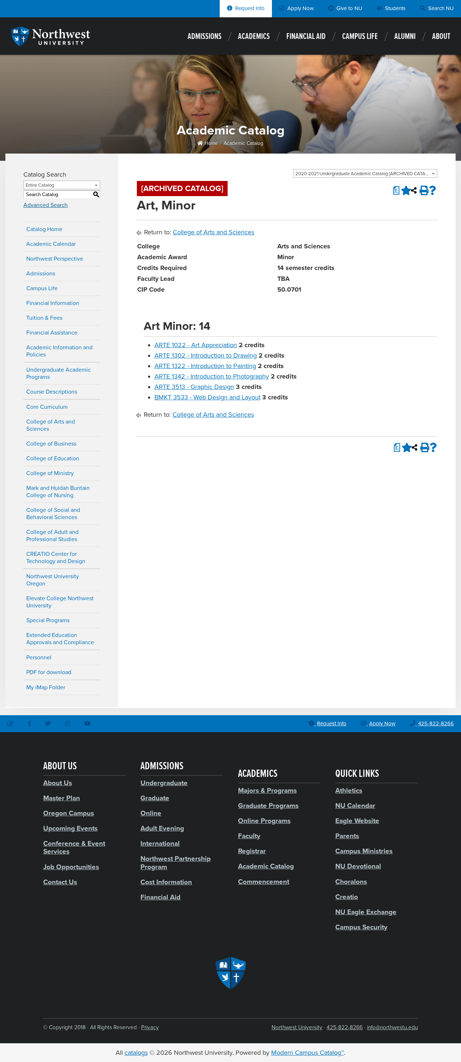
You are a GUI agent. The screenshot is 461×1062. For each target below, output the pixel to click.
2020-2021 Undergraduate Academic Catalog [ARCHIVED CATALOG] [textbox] (365, 174)
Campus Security (361, 927)
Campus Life (360, 36)
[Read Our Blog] (10, 724)
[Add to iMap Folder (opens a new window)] (404, 190)
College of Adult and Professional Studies (52, 535)
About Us (57, 783)
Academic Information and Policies (59, 351)
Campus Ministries (364, 851)
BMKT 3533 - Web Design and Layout (207, 397)
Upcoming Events (70, 828)
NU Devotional (358, 866)
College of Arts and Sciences (50, 425)
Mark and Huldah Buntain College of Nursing (58, 491)
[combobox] (365, 173)
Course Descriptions (51, 391)
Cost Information (166, 882)
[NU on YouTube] (87, 724)
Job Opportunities (71, 867)
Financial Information (52, 303)
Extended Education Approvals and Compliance (60, 639)
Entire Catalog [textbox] (40, 185)
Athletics (348, 791)
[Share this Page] (414, 190)
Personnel (39, 657)
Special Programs (48, 620)
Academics (254, 36)
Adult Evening (162, 828)
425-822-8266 (345, 1027)
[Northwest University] (50, 43)
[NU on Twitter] (48, 724)
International (160, 844)
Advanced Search (45, 205)
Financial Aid (306, 36)
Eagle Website (357, 821)
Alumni (405, 36)
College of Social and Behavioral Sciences (53, 513)
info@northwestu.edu (392, 1027)
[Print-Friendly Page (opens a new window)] (423, 190)
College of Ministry (50, 473)
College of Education (52, 458)
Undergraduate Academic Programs (58, 373)
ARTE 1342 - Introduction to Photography (212, 376)
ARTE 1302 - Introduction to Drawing (206, 355)
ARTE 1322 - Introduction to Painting (205, 366)
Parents (347, 836)
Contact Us (60, 882)
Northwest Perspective (54, 258)
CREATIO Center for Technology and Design (55, 557)
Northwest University (297, 1027)
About (441, 36)
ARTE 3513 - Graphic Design (194, 387)
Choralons (351, 882)
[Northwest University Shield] (230, 973)
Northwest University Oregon (52, 580)
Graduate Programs (268, 806)
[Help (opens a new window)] (433, 190)
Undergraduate (164, 783)
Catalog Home (44, 229)
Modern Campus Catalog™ (307, 1053)
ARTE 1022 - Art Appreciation (196, 345)
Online (150, 813)
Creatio (346, 897)
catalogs (136, 1053)
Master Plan (61, 798)
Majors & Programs (267, 791)
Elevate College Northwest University (60, 602)
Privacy (150, 1027)
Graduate (154, 798)
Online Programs (264, 821)
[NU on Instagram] (67, 724)
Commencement (263, 882)
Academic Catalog (243, 143)
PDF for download (48, 672)
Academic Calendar (51, 244)
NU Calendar (355, 806)
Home (210, 143)
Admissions (204, 36)
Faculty (249, 836)
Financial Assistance (51, 332)
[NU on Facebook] (29, 724)
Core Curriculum (47, 407)
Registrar (252, 851)
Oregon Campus (68, 813)
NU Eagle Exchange (366, 912)
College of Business (51, 443)
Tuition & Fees (44, 318)
